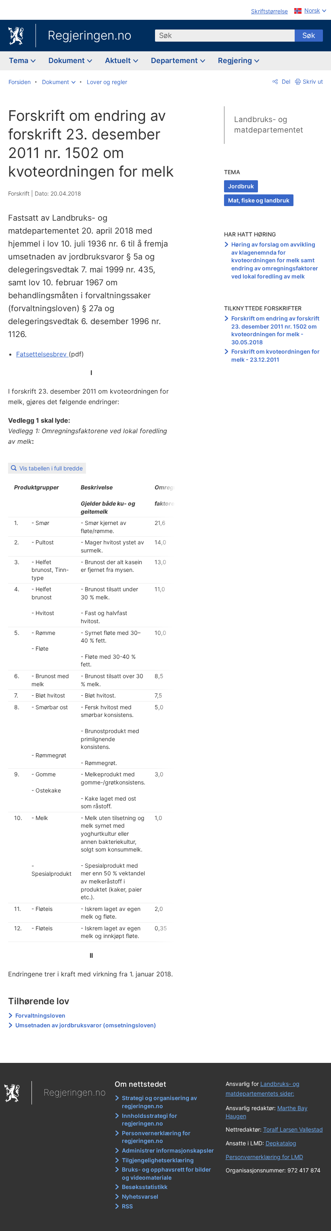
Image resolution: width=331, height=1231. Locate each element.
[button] (58, 82)
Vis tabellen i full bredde (51, 468)
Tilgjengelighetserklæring (158, 1160)
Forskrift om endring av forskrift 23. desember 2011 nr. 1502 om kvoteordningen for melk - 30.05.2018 (275, 330)
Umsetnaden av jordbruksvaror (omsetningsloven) (85, 1025)
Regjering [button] (235, 60)
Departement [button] (175, 60)
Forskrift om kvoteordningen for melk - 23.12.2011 (275, 355)
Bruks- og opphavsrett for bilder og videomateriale (166, 1173)
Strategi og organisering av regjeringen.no (159, 1101)
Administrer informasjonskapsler (168, 1150)
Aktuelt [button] (118, 60)
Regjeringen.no (90, 35)
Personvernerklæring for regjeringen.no (156, 1137)
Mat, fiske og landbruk (258, 200)
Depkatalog (281, 1143)
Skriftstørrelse (269, 11)
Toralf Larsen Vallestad (293, 1129)
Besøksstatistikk (145, 1186)
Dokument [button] (67, 60)
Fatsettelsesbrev (42, 354)
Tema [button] (19, 60)
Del (285, 81)
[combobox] (225, 36)
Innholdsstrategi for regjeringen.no (149, 1119)
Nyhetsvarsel (140, 1196)
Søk (308, 35)
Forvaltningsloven (40, 1015)
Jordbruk (241, 186)
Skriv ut (313, 81)
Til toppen (97, 1051)
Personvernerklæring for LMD (264, 1156)
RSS (127, 1206)
